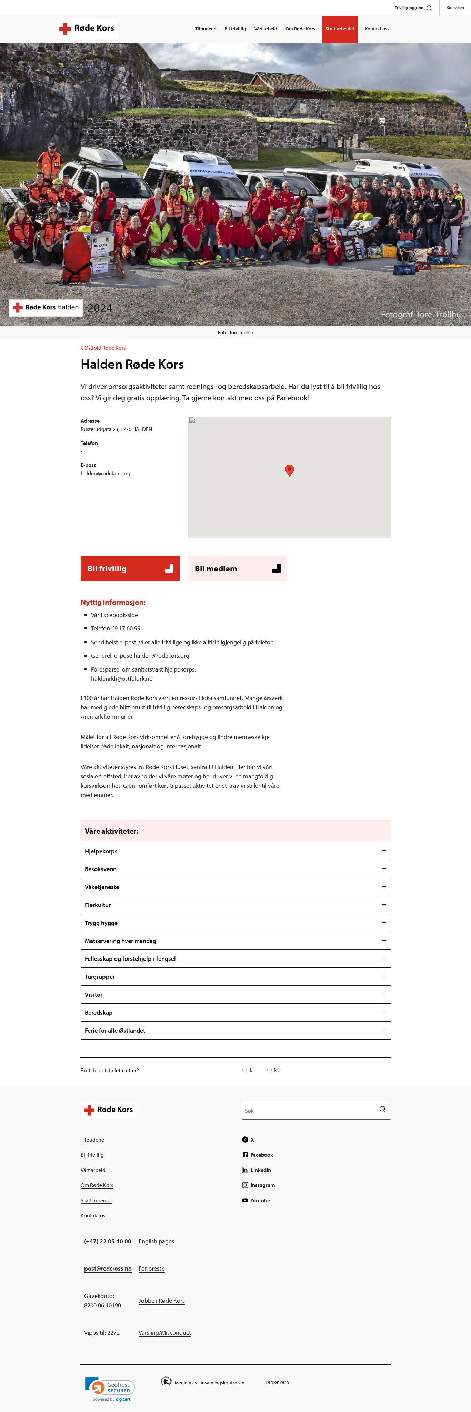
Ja (251, 1070)
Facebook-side (119, 615)
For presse (152, 1268)
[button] (110, 1389)
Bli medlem (237, 572)
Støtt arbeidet (339, 29)
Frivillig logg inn (409, 7)
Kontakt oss (377, 29)
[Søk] (382, 1110)
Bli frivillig (235, 29)
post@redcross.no (108, 1268)
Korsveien (455, 7)
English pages (156, 1241)
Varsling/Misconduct (165, 1332)
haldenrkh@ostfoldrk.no (122, 679)
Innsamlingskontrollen (221, 1383)
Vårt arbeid (265, 29)
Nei (278, 1070)
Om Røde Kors (300, 29)
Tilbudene (205, 29)
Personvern (277, 1382)
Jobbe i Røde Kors (162, 1300)
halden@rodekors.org (105, 473)
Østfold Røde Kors (103, 347)
